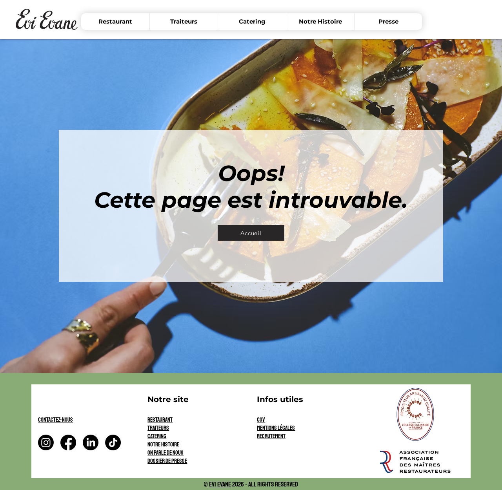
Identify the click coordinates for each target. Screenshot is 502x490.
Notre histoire (163, 444)
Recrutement (271, 436)
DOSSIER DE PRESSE (167, 461)
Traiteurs (158, 428)
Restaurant (160, 420)
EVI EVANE (219, 484)
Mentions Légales (276, 428)
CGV (261, 420)
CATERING (156, 436)
